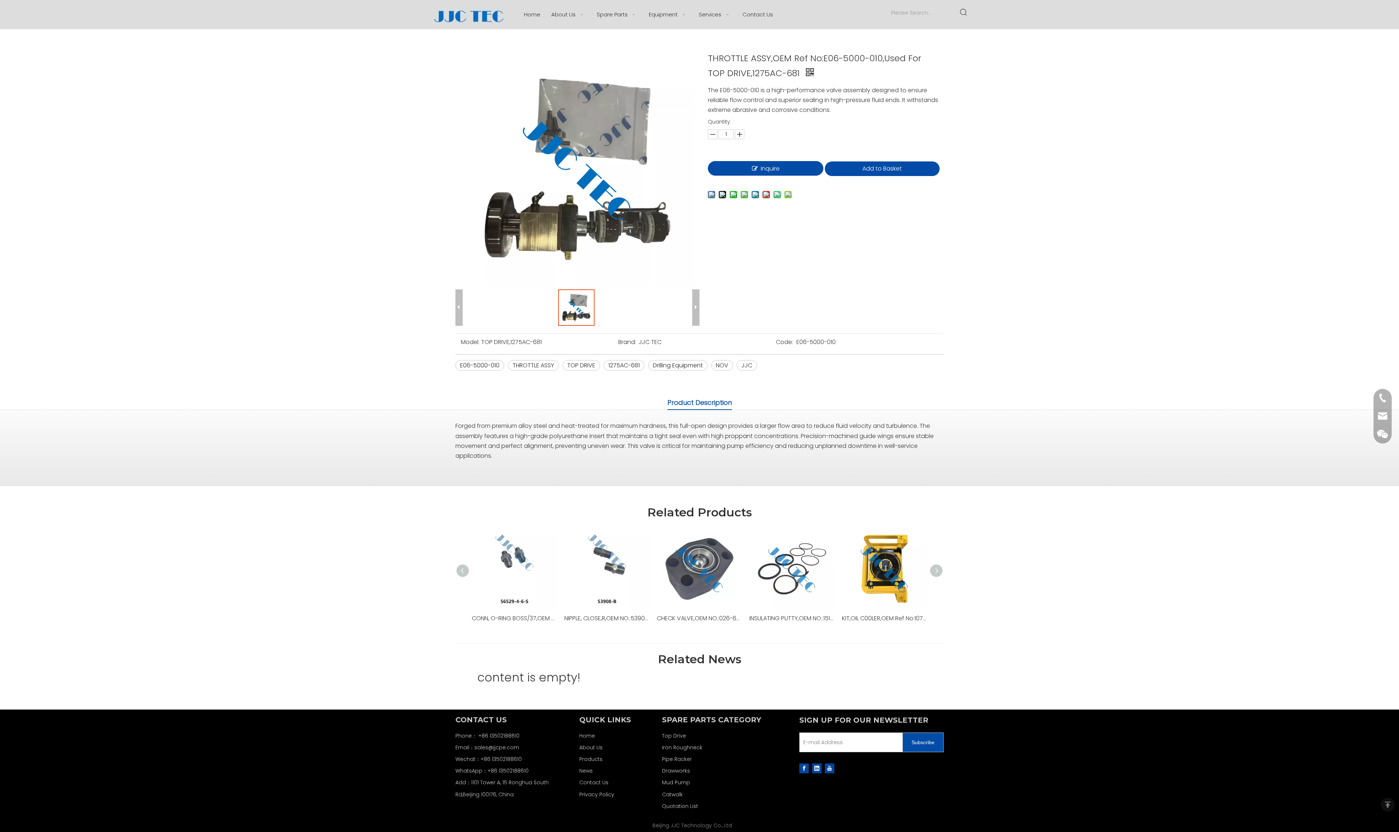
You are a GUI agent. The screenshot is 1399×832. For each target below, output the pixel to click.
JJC (746, 365)
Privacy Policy (596, 794)
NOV (722, 365)
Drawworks (676, 770)
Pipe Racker (677, 759)
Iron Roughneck (682, 747)
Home (587, 735)
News (586, 770)
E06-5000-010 (479, 365)
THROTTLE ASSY (533, 365)
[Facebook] (804, 768)
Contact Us (593, 782)
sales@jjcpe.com (496, 747)
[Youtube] (829, 768)
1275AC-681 (624, 365)
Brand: (627, 342)
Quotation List (680, 806)
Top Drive (674, 735)
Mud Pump (676, 782)
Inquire (770, 168)
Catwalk (672, 794)
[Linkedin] (817, 768)
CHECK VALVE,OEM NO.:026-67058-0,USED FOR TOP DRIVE (699, 618)
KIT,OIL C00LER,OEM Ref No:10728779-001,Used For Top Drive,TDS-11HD (884, 618)
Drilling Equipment (678, 365)
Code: (784, 342)
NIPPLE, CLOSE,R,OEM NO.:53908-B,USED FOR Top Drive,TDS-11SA (607, 618)
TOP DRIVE (581, 365)
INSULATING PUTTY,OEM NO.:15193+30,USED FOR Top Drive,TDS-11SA (792, 618)
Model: (470, 342)
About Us (591, 747)
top (1388, 805)
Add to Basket (882, 168)
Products (591, 759)
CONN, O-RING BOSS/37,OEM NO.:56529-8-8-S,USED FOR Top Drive (514, 618)
